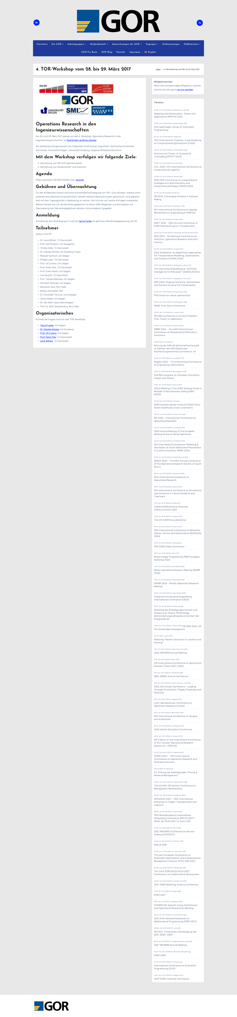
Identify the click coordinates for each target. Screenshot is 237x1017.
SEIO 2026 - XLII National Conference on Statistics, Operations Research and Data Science (176, 239)
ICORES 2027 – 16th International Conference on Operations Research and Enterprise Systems (175, 759)
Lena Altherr (46, 341)
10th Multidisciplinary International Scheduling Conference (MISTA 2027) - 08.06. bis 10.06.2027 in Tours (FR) (175, 818)
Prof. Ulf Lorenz (48, 333)
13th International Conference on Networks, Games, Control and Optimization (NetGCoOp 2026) (177, 533)
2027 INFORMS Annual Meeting (170, 945)
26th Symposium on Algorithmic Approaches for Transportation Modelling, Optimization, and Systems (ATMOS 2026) (177, 255)
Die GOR (57, 44)
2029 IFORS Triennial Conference (171, 979)
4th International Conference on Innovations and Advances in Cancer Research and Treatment (178, 493)
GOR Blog (106, 52)
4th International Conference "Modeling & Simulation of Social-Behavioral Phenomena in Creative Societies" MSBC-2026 (177, 447)
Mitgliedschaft (98, 44)
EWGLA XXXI (160, 845)
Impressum (134, 52)
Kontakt (120, 52)
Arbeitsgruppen (76, 44)
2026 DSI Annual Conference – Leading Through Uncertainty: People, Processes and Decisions (177, 689)
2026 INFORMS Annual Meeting (170, 653)
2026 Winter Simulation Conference (173, 729)
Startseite (42, 44)
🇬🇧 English (150, 52)
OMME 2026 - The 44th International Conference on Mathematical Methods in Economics (175, 332)
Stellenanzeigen (171, 44)
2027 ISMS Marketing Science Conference (176, 884)
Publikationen (191, 44)
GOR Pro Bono (89, 52)
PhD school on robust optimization (172, 295)
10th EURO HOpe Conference (169, 546)
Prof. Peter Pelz (48, 337)
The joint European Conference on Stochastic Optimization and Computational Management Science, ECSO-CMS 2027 (177, 858)
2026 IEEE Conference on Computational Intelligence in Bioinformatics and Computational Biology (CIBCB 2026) (175, 183)
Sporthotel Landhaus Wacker (81, 140)
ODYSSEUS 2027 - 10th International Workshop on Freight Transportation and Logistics (175, 802)
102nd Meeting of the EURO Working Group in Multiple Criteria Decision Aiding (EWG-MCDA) (178, 391)
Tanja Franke (85, 221)
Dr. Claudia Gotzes (49, 329)
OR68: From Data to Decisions (169, 305)
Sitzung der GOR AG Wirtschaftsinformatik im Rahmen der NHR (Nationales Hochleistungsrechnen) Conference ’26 (176, 348)
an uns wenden (185, 89)
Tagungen (151, 44)
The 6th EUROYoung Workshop (170, 520)
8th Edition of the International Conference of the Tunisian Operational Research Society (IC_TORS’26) (177, 742)
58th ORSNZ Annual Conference (171, 676)
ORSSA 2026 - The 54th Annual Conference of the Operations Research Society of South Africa (178, 464)
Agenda (80, 180)
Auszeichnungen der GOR (126, 44)
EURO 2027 (160, 895)
